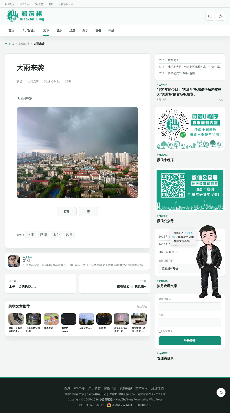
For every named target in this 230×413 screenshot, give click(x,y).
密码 (161, 315)
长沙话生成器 (65, 4)
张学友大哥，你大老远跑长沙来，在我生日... (194, 66)
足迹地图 (157, 388)
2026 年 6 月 (166, 252)
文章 (46, 30)
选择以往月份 (166, 260)
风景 (69, 234)
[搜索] (209, 16)
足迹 (72, 30)
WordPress (155, 399)
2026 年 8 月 (166, 236)
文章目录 (141, 388)
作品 (111, 30)
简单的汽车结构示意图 (181, 73)
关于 (85, 30)
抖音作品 (25, 4)
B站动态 (39, 4)
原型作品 (110, 388)
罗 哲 (20, 81)
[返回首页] (221, 392)
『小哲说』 (29, 30)
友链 (98, 30)
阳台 (56, 234)
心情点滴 (24, 43)
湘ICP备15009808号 (92, 405)
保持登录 (168, 331)
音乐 (59, 30)
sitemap (79, 388)
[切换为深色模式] (220, 16)
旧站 (51, 4)
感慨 (43, 234)
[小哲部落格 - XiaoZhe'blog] (29, 15)
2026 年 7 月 (166, 244)
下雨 (30, 234)
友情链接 (126, 388)
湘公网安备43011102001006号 (131, 405)
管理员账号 (165, 299)
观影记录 (10, 4)
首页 (11, 30)
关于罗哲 (94, 388)
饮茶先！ (173, 60)
